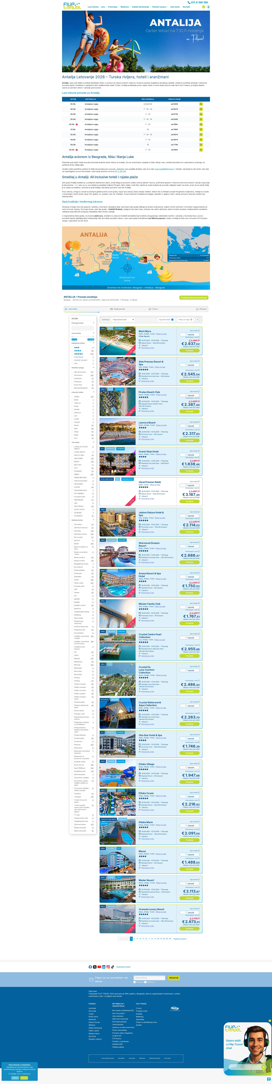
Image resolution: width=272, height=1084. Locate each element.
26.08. (73, 109)
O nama (139, 1008)
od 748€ (174, 129)
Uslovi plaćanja (117, 1016)
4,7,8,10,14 (148, 104)
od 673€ (174, 114)
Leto (103, 7)
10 (148, 129)
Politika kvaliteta (118, 1047)
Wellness (124, 7)
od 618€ (174, 124)
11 (161, 939)
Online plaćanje (117, 1024)
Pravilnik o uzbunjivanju (120, 1041)
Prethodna (124, 939)
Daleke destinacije (140, 7)
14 (170, 939)
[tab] (185, 319)
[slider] (72, 337)
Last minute (93, 7)
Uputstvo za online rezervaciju (123, 1027)
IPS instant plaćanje (119, 1022)
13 (167, 939)
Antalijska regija (91, 104)
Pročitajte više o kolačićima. (20, 1074)
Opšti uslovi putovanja (120, 1019)
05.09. (73, 145)
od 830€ (174, 104)
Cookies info (117, 1036)
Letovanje (92, 1008)
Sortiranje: (106, 319)
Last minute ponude (107, 1058)
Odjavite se (151, 982)
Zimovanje (92, 1011)
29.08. (73, 119)
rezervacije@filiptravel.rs (164, 169)
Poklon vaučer (94, 1031)
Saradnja (139, 1014)
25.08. (73, 104)
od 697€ (174, 134)
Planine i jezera (159, 7)
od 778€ (174, 145)
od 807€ (174, 109)
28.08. (73, 114)
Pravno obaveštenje (119, 1030)
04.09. (73, 140)
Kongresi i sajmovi (95, 1039)
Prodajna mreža (141, 1011)
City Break (121, 1058)
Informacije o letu (147, 348)
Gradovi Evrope (94, 1022)
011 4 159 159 (120, 171)
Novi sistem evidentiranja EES (123, 1010)
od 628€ (174, 119)
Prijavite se (140, 982)
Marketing (139, 1017)
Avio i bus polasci (118, 1013)
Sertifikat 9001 (117, 1044)
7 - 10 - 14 (148, 109)
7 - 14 (147, 114)
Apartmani (92, 1019)
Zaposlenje (140, 1019)
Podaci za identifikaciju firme (146, 1022)
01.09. (73, 129)
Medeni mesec (94, 1034)
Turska (91, 1014)
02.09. (73, 134)
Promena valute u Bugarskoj (122, 1033)
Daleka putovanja (154, 1058)
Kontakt (186, 7)
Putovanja (112, 7)
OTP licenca (116, 1039)
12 (164, 939)
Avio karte (175, 7)
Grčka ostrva (93, 1017)
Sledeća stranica (180, 939)
